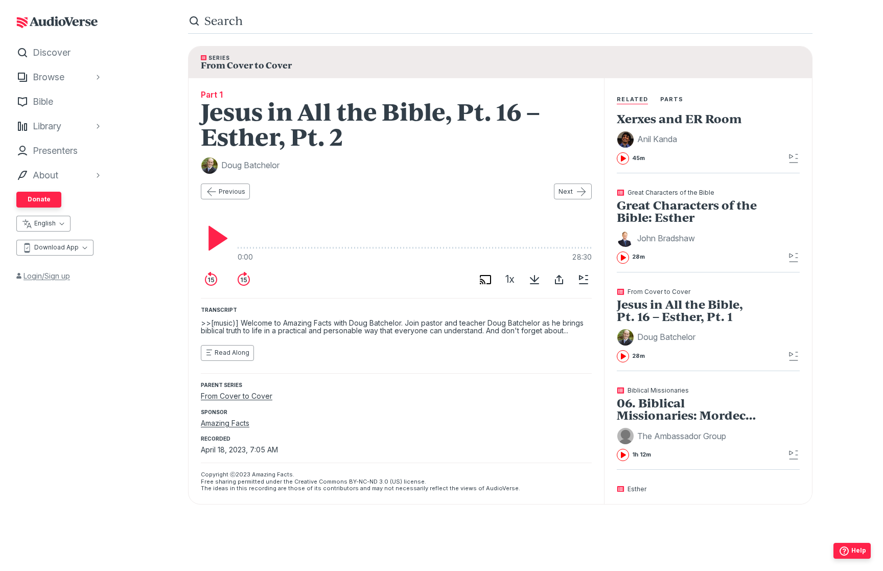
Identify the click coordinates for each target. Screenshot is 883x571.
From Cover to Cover (236, 396)
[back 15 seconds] (211, 279)
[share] (559, 279)
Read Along (232, 352)
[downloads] (534, 279)
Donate (39, 199)
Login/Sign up (47, 276)
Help (858, 550)
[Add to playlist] (583, 279)
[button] (648, 139)
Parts (672, 99)
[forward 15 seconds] (244, 279)
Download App (56, 247)
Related (632, 99)
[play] (215, 238)
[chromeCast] (485, 279)
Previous (232, 191)
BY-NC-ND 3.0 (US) (375, 481)
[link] (689, 138)
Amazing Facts (225, 423)
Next (566, 191)
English (45, 223)
